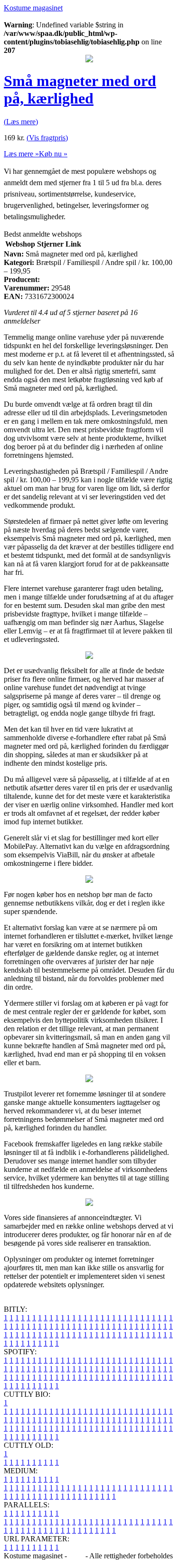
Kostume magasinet (33, 8)
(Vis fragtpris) (47, 138)
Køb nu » (53, 154)
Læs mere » (21, 154)
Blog (76, 1556)
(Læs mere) (21, 122)
